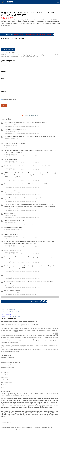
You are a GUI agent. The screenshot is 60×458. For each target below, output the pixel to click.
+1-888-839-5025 (7, 316)
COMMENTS (3, 91)
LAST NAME (5, 71)
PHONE (4, 85)
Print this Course (9, 49)
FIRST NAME (5, 65)
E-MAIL (4, 78)
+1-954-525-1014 (7, 314)
